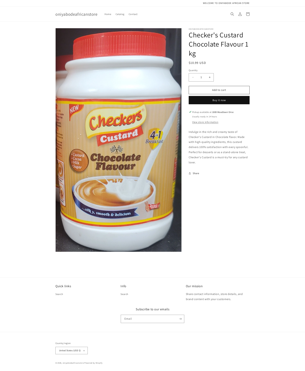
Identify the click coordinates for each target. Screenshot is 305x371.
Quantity (193, 70)
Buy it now (219, 100)
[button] (232, 14)
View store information (205, 121)
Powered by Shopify (93, 363)
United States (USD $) (70, 350)
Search (59, 294)
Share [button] (196, 173)
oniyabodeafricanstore (73, 363)
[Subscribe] (180, 319)
